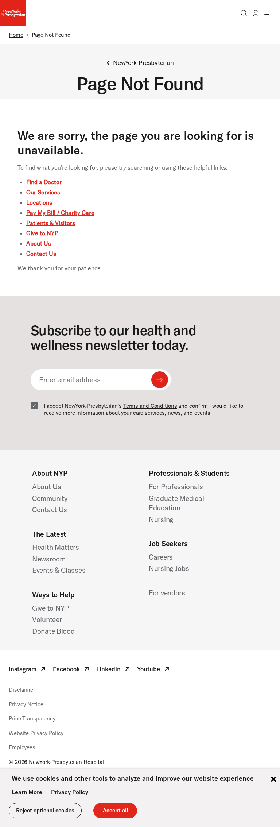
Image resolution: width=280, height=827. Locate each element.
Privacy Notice (26, 704)
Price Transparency (32, 718)
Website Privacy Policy (36, 733)
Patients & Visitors (50, 223)
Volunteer (47, 619)
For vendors (167, 592)
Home (16, 34)
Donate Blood (53, 630)
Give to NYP (42, 233)
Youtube (154, 670)
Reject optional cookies (45, 810)
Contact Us (41, 253)
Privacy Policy (69, 792)
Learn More (27, 792)
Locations (39, 202)
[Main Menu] (267, 13)
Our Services (43, 192)
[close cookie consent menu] (273, 780)
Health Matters (55, 547)
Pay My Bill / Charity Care (60, 212)
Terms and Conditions (150, 405)
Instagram (28, 670)
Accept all (115, 810)
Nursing (161, 519)
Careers (161, 556)
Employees (22, 747)
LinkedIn (113, 670)
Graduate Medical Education (176, 503)
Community (49, 498)
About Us (38, 243)
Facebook (71, 670)
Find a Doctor (44, 182)
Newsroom (49, 558)
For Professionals (176, 486)
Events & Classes (58, 570)
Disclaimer (22, 689)
